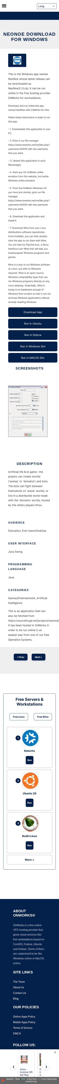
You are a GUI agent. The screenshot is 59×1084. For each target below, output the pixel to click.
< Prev (20, 657)
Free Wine (43, 716)
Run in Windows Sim (32, 346)
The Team (19, 981)
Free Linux (19, 716)
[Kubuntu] (31, 738)
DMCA (17, 1033)
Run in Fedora (32, 335)
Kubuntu (29, 750)
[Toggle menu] (4, 5)
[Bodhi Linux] (31, 823)
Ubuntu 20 (29, 793)
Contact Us (19, 993)
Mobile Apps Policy (24, 1022)
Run (29, 760)
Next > (38, 657)
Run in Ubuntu (32, 323)
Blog (16, 998)
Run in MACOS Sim (32, 357)
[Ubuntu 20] (31, 780)
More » (29, 859)
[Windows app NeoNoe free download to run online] (17, 60)
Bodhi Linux (29, 836)
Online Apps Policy (24, 1016)
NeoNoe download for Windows (29, 37)
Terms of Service (22, 1027)
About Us (18, 987)
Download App (33, 312)
